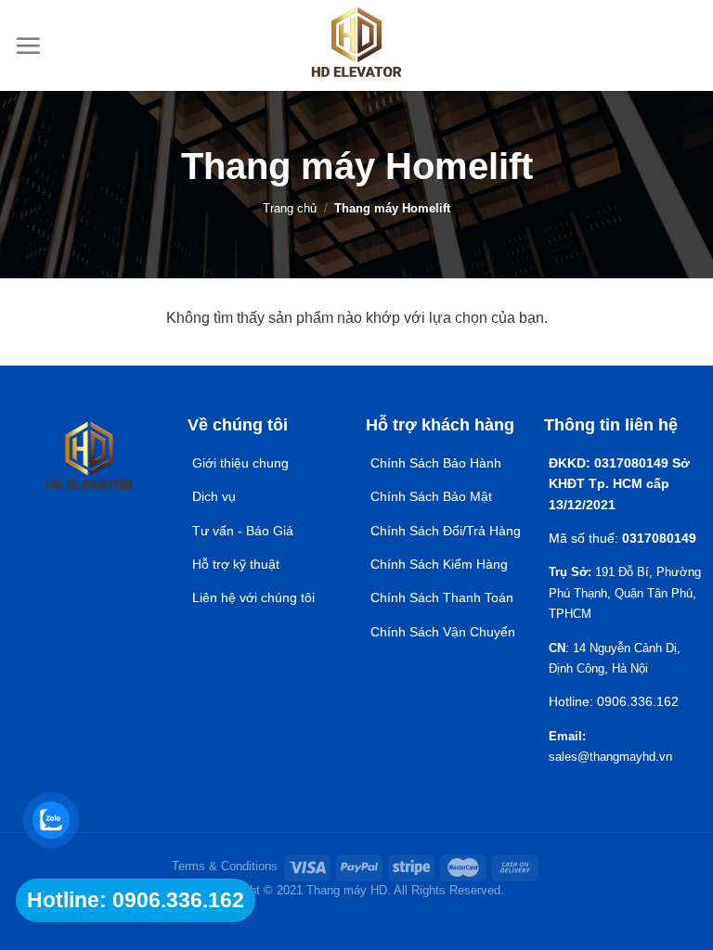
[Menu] (28, 45)
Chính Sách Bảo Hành (435, 463)
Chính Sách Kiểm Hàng (439, 564)
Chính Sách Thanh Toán (441, 597)
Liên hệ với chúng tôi (253, 597)
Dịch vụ (214, 496)
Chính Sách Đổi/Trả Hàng (445, 530)
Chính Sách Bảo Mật (433, 496)
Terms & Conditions (225, 866)
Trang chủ (290, 208)
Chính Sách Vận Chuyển (442, 631)
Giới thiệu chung (240, 463)
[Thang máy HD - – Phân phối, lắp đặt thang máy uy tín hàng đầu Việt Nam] (357, 45)
